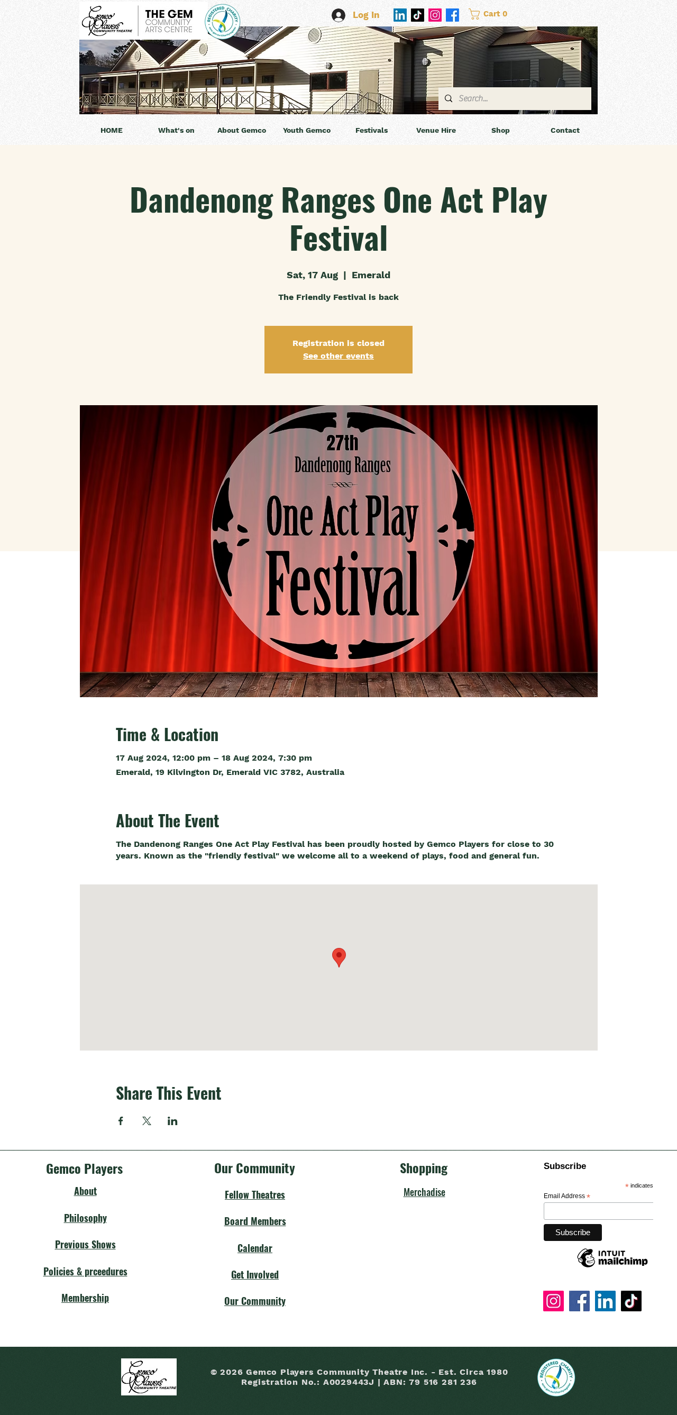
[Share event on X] (147, 1121)
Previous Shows (85, 1244)
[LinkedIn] (400, 15)
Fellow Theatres (255, 1194)
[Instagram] (435, 15)
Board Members (255, 1221)
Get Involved (255, 1274)
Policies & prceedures (85, 1271)
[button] (505, 14)
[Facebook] (452, 15)
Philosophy (85, 1218)
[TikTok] (417, 15)
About (85, 1191)
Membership (85, 1297)
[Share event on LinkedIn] (173, 1121)
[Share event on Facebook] (121, 1121)
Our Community (255, 1301)
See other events (338, 356)
